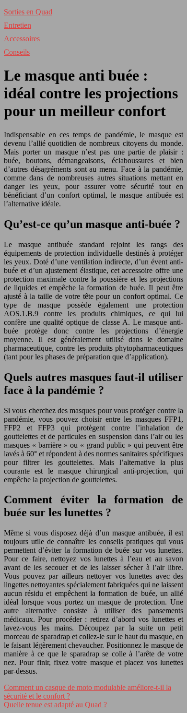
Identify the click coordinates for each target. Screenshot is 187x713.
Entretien (17, 25)
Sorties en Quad (28, 12)
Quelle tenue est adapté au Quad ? (55, 705)
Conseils (17, 52)
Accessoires (22, 39)
